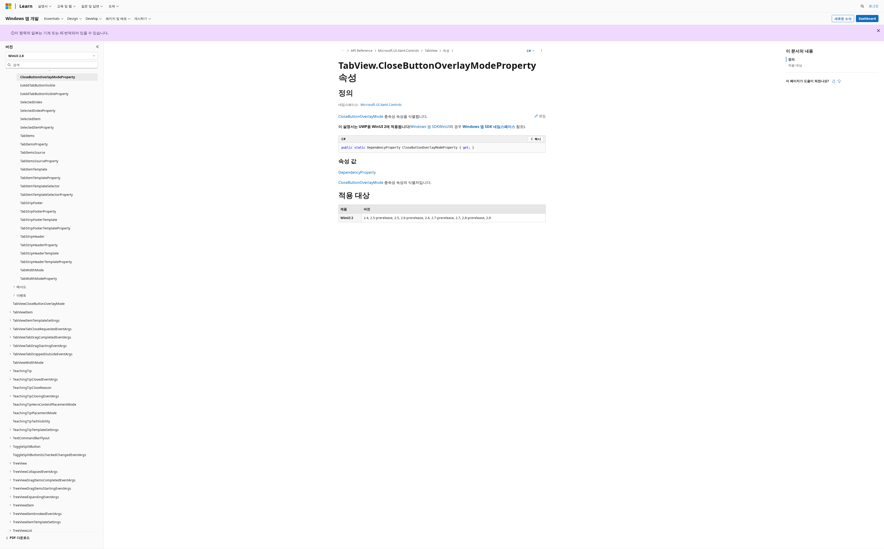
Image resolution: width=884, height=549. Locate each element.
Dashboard (867, 18)
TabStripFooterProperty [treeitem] (38, 211)
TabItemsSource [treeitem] (32, 152)
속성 (446, 50)
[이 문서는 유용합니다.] (833, 81)
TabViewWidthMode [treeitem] (28, 362)
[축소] (97, 46)
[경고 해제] (878, 30)
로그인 (873, 6)
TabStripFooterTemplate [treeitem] (38, 219)
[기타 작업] (542, 51)
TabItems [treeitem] (27, 135)
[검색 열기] (862, 6)
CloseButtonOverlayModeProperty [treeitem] (47, 77)
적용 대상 (795, 65)
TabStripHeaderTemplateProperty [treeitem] (46, 262)
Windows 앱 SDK (424, 126)
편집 (542, 116)
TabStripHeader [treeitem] (32, 236)
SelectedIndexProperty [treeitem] (37, 110)
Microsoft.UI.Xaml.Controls (398, 50)
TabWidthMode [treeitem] (32, 270)
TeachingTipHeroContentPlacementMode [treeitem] (44, 404)
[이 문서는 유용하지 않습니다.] (839, 81)
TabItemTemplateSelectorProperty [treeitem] (46, 194)
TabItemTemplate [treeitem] (33, 169)
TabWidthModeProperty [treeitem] (38, 278)
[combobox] (52, 55)
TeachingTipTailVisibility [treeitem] (31, 421)
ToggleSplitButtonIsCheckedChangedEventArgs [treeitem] (49, 455)
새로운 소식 (843, 18)
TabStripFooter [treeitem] (31, 203)
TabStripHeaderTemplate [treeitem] (39, 253)
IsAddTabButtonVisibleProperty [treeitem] (44, 94)
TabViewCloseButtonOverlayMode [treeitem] (39, 303)
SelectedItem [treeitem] (30, 119)
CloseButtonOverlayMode (360, 116)
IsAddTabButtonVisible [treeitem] (37, 85)
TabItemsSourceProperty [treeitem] (39, 161)
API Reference (361, 50)
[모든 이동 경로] (342, 51)
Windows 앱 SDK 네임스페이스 (488, 126)
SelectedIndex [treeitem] (31, 102)
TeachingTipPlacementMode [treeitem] (35, 413)
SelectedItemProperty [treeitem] (37, 127)
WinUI (444, 126)
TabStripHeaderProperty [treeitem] (39, 245)
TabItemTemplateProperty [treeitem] (40, 178)
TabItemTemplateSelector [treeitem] (40, 186)
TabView (431, 50)
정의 (791, 59)
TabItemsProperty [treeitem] (34, 144)
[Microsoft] (9, 6)
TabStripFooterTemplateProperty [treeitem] (45, 228)
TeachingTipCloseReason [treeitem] (32, 387)
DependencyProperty (357, 172)
